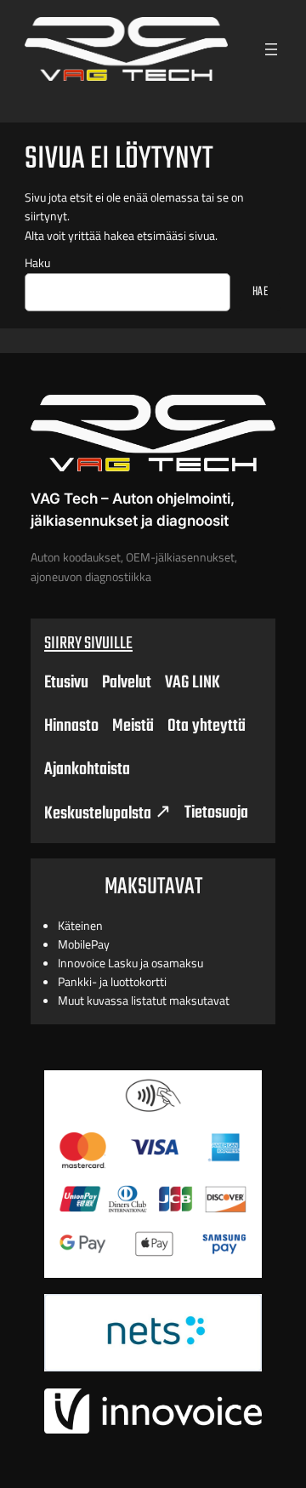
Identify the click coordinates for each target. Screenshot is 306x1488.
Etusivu (66, 683)
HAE (260, 292)
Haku (37, 263)
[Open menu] (271, 49)
